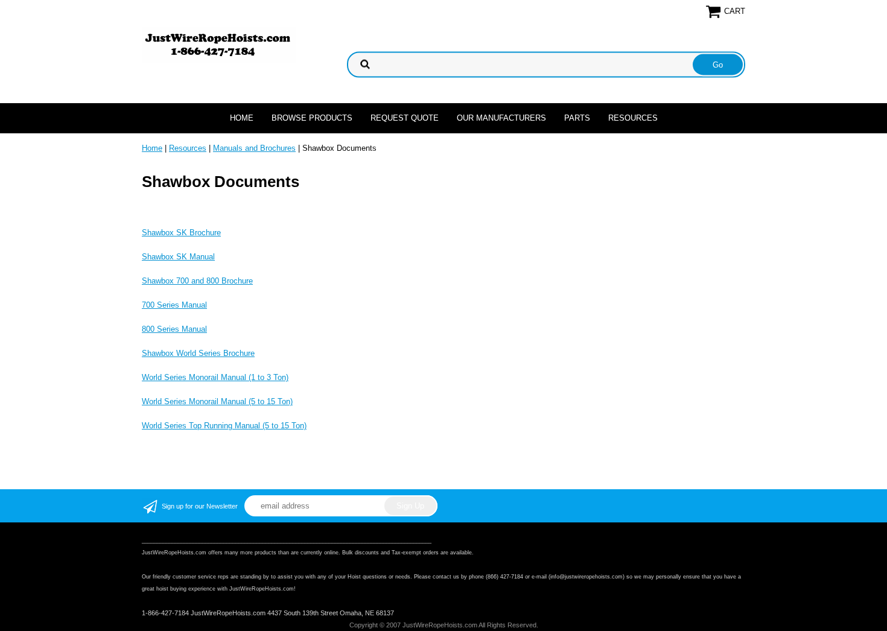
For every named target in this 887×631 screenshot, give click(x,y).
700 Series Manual (174, 304)
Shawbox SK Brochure (181, 232)
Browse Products (312, 117)
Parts (577, 117)
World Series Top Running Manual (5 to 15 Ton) (224, 425)
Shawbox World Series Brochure (198, 353)
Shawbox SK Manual (178, 256)
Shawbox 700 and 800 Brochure (197, 280)
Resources (633, 117)
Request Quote (404, 117)
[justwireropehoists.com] (219, 44)
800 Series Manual (174, 329)
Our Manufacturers (501, 117)
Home (241, 117)
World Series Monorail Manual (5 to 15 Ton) (217, 401)
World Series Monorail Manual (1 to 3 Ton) (215, 377)
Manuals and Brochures (254, 148)
